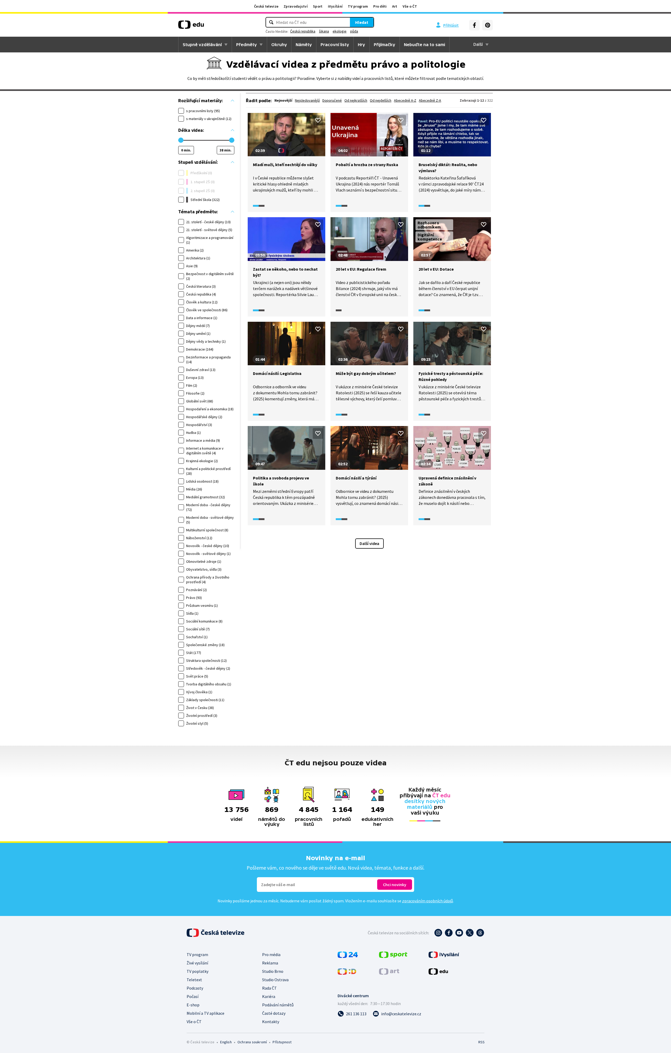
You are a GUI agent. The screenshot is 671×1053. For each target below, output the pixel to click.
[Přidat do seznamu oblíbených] (318, 120)
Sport (318, 6)
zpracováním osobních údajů (427, 900)
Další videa (369, 543)
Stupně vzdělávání (202, 44)
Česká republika (302, 31)
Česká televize (266, 6)
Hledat (361, 22)
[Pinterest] (487, 25)
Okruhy (279, 44)
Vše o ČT (410, 6)
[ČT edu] (191, 26)
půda (354, 31)
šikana (324, 31)
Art (394, 6)
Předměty (246, 44)
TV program (358, 6)
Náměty (304, 44)
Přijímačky (384, 44)
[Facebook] (474, 25)
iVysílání (335, 6)
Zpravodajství (296, 6)
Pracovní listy (335, 44)
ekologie (340, 31)
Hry (361, 44)
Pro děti (380, 6)
